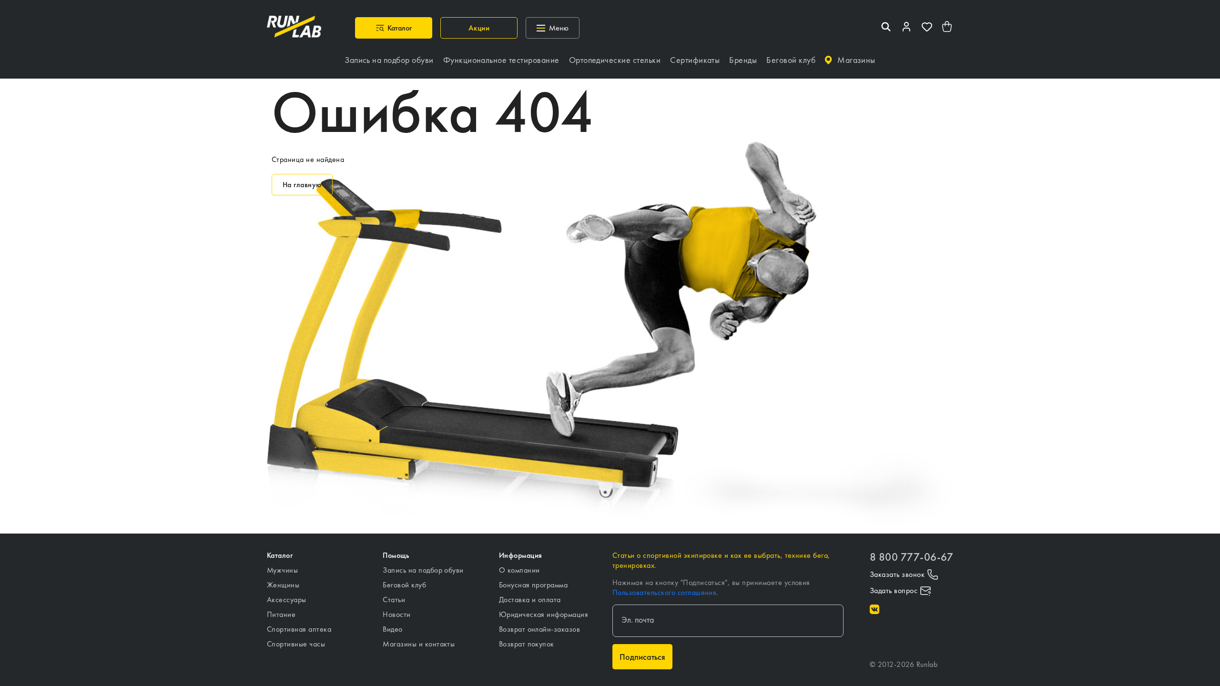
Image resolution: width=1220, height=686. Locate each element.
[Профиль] (906, 28)
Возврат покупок (526, 644)
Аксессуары (286, 600)
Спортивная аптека (299, 629)
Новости (396, 614)
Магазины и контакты (419, 644)
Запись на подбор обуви (423, 570)
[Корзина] (947, 28)
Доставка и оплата (530, 600)
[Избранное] (927, 28)
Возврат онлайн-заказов (539, 629)
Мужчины (282, 570)
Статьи (394, 600)
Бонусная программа (533, 585)
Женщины (283, 585)
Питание (281, 614)
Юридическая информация (544, 614)
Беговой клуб (404, 585)
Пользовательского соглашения (664, 592)
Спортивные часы (296, 644)
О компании (519, 570)
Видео (392, 629)
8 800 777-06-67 (911, 557)
